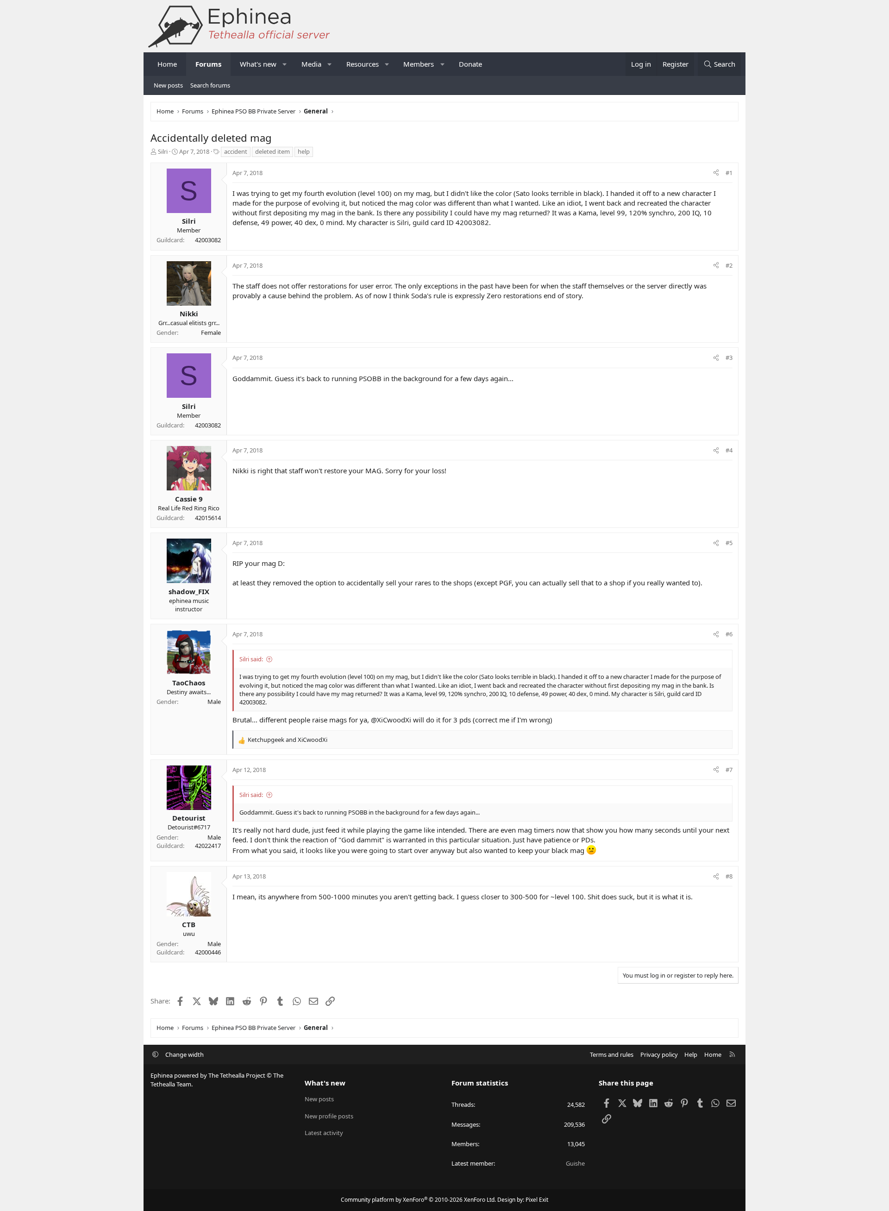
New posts (168, 85)
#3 (729, 357)
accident (235, 151)
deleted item (272, 151)
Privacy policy (659, 1054)
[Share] (716, 172)
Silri (163, 151)
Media (311, 64)
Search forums (210, 85)
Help (690, 1054)
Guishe (575, 1163)
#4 (729, 450)
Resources (362, 64)
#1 (729, 173)
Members (418, 64)
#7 (729, 770)
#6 (729, 634)
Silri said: (251, 659)
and (287, 739)
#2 (729, 265)
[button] (285, 64)
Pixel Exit (537, 1200)
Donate (470, 64)
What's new (258, 64)
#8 (729, 876)
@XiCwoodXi (391, 719)
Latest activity (324, 1133)
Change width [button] (184, 1054)
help (304, 151)
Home (167, 64)
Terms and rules (611, 1054)
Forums (208, 64)
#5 (729, 543)
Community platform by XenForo (418, 1200)
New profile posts (329, 1116)
